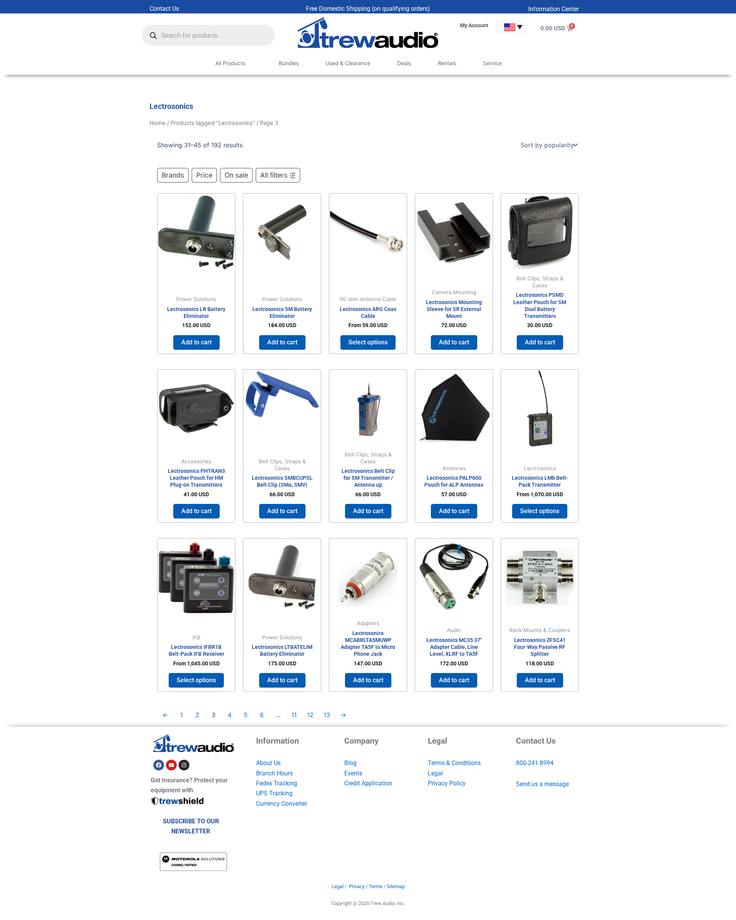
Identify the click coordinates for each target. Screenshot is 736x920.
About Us (268, 763)
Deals (404, 63)
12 (310, 715)
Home (158, 123)
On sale (236, 175)
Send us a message (542, 784)
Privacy (357, 886)
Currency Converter (281, 803)
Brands (173, 175)
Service (492, 63)
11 (294, 715)
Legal (435, 773)
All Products (230, 63)
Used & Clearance (347, 63)
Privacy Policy (447, 783)
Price (204, 175)
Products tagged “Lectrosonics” (213, 123)
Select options (368, 342)
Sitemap (396, 886)
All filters (274, 175)
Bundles (289, 63)
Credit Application (368, 783)
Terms (376, 886)
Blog (350, 763)
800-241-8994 (535, 763)
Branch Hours (274, 773)
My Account (474, 25)
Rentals (447, 63)
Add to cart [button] (196, 342)
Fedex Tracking (276, 783)
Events (353, 773)
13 (327, 715)
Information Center (553, 9)
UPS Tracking (274, 793)
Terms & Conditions (454, 763)
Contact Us (164, 8)
